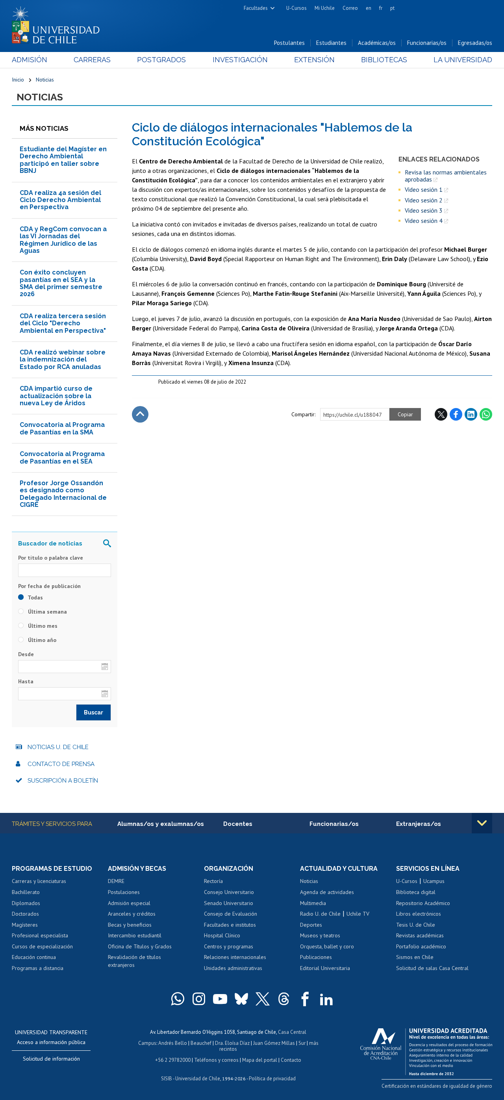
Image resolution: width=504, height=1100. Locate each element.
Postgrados (161, 60)
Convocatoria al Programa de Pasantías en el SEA (62, 457)
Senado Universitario (228, 903)
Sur (302, 1043)
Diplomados (26, 903)
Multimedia (313, 903)
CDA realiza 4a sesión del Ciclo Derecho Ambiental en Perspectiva (60, 200)
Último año (41, 640)
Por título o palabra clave (50, 557)
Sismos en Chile (415, 957)
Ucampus (434, 881)
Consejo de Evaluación (230, 913)
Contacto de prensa (61, 764)
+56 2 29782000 (173, 1060)
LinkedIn (471, 414)
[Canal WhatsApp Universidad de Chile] (177, 999)
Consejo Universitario (229, 892)
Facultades (256, 8)
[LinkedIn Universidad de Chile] (326, 999)
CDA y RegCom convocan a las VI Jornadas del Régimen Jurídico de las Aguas (63, 239)
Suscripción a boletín (63, 780)
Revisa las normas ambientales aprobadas (446, 176)
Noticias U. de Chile (58, 747)
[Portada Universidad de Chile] (59, 23)
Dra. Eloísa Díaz (232, 1043)
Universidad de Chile (197, 1078)
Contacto (291, 1060)
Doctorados (25, 913)
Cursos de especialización (42, 946)
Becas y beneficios (130, 924)
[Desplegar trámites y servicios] (482, 823)
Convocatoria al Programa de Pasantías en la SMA (62, 428)
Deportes (311, 924)
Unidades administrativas (233, 968)
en (368, 8)
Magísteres (25, 924)
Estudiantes (331, 42)
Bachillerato (26, 892)
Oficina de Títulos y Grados (140, 946)
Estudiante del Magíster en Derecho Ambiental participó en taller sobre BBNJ (63, 159)
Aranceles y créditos (132, 913)
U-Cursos (296, 8)
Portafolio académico (421, 946)
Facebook (456, 414)
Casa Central (292, 1032)
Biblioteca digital (415, 892)
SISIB (166, 1078)
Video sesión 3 (424, 210)
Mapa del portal (259, 1060)
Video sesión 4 (424, 220)
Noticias (45, 79)
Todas (34, 597)
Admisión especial (129, 903)
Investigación (240, 60)
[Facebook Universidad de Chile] (305, 999)
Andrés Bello (172, 1043)
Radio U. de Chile (320, 913)
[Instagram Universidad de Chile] (199, 999)
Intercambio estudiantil (134, 935)
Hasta (25, 681)
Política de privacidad (272, 1078)
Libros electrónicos (418, 913)
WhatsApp (486, 414)
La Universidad (463, 60)
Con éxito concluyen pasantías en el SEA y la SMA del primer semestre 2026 (61, 283)
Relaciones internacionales (235, 957)
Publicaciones (316, 957)
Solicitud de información (51, 1058)
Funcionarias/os (427, 42)
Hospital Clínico (222, 935)
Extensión (314, 60)
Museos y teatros (320, 935)
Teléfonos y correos (216, 1060)
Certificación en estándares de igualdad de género (437, 1086)
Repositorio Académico (423, 903)
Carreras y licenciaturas (39, 881)
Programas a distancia (37, 968)
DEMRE (116, 881)
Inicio (18, 79)
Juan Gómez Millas (274, 1043)
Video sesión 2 (424, 200)
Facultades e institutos (230, 924)
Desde (26, 654)
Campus (147, 1043)
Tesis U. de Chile (415, 924)
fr (380, 8)
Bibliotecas (384, 60)
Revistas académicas (420, 935)
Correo (350, 8)
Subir (140, 414)
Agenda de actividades (327, 892)
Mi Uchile (325, 8)
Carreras (92, 60)
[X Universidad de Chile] (262, 999)
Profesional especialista (40, 935)
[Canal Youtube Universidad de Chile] (220, 999)
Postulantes (289, 42)
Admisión (29, 60)
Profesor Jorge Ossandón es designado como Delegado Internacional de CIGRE (63, 493)
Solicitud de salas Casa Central (432, 968)
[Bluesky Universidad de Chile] (241, 999)
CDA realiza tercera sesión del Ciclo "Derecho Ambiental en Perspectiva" (63, 323)
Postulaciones (124, 892)
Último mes (41, 625)
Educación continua (34, 957)
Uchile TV (357, 913)
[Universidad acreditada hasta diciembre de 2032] (426, 1049)
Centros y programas (228, 946)
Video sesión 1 (424, 189)
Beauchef (201, 1043)
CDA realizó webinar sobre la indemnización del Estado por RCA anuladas (63, 360)
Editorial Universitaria (325, 968)
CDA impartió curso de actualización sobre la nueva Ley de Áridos (56, 396)
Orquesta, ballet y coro (327, 946)
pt (392, 8)
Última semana (46, 611)
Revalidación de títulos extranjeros (134, 960)
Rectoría (213, 881)
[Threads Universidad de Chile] (284, 999)
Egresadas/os (475, 42)
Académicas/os (377, 42)
